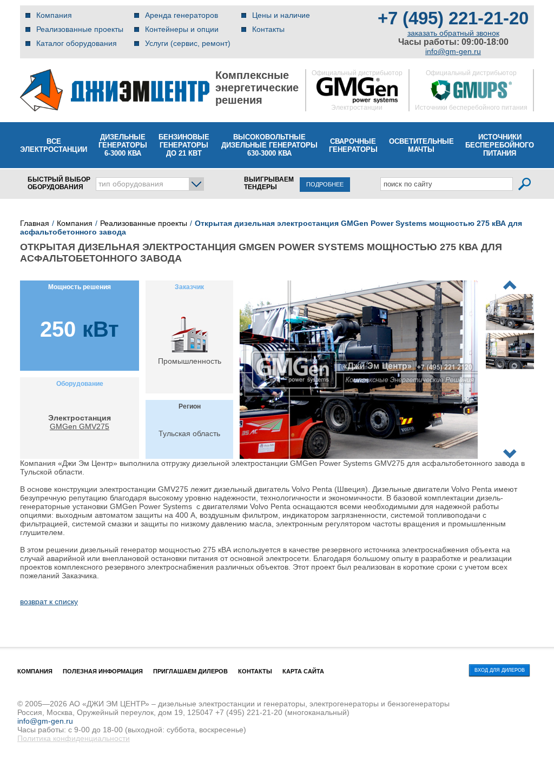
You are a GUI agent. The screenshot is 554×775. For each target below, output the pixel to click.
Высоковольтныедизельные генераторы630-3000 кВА (269, 145)
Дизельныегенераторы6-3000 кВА (122, 145)
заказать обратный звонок (453, 33)
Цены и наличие (281, 15)
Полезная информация (103, 671)
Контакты (268, 29)
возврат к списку (49, 601)
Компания (54, 15)
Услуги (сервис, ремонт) (187, 43)
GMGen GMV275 (79, 426)
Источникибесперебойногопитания (499, 145)
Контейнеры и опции (182, 29)
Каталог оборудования (76, 43)
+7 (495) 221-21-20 (453, 18)
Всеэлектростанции (53, 145)
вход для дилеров (499, 670)
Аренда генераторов (181, 15)
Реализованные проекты (79, 29)
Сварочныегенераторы (353, 145)
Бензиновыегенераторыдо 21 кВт (184, 145)
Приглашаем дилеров (190, 671)
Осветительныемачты (421, 145)
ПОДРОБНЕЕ (325, 184)
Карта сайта (303, 671)
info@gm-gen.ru (453, 51)
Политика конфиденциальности (73, 738)
